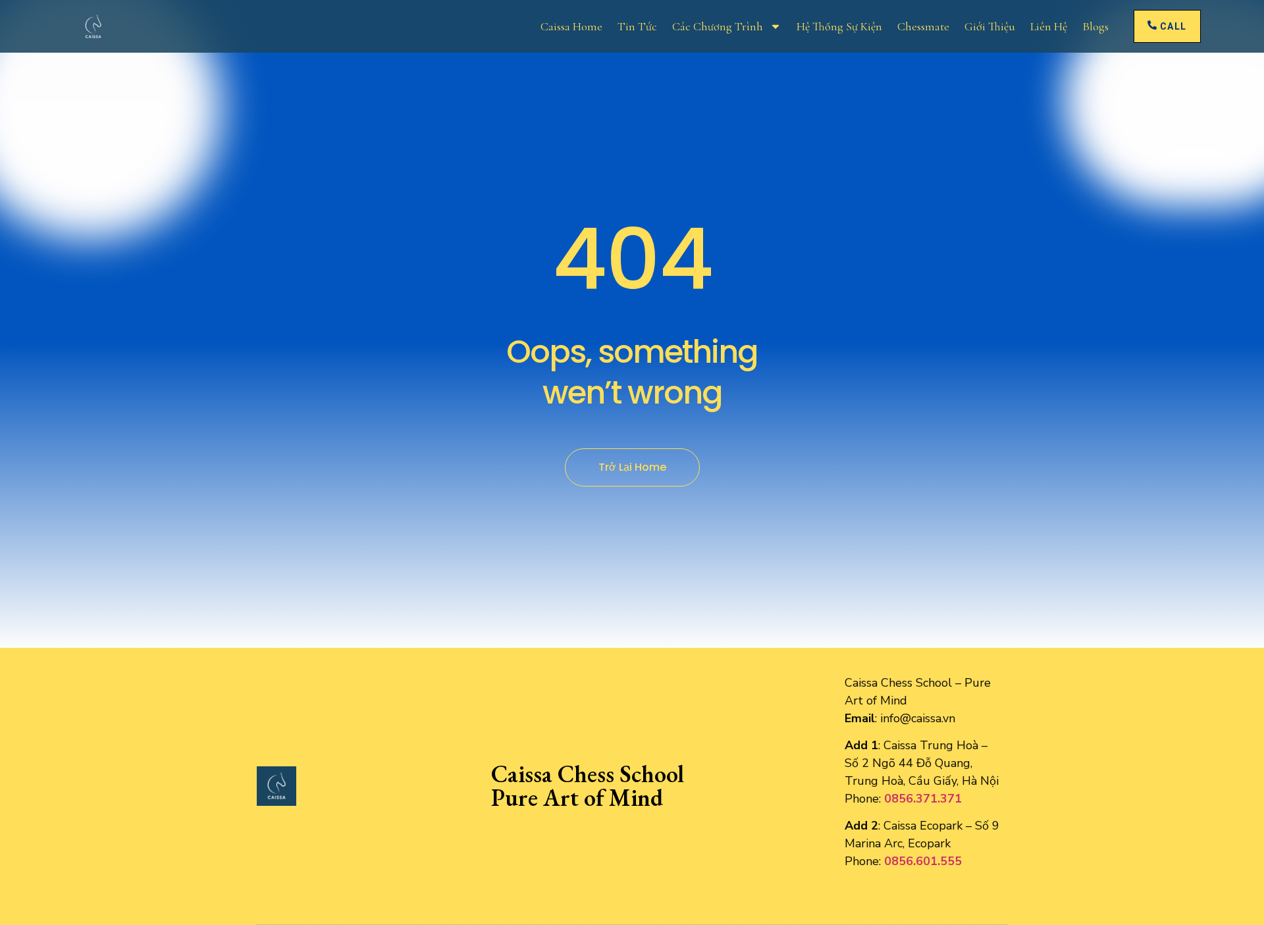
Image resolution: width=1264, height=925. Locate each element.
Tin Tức (637, 26)
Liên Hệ (1048, 26)
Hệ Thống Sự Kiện (839, 26)
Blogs (1095, 26)
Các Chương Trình (717, 26)
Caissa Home (571, 26)
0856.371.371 (923, 798)
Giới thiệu (989, 26)
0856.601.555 (923, 861)
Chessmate (923, 26)
